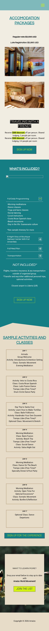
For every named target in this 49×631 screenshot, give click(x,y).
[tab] (24, 214)
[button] (24, 150)
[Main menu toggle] (42, 5)
